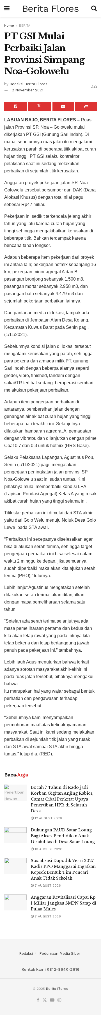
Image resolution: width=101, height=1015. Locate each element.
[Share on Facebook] (15, 106)
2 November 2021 (27, 90)
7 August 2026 (47, 885)
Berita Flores (50, 8)
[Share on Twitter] (39, 106)
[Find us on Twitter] (44, 1000)
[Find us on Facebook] (38, 1000)
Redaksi (26, 953)
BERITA (24, 25)
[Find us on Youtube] (52, 1000)
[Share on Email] (63, 106)
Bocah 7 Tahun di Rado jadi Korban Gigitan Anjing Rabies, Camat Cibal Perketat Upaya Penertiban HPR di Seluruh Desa (62, 799)
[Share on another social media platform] (86, 106)
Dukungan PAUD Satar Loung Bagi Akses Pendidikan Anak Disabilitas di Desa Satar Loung (63, 835)
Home (9, 25)
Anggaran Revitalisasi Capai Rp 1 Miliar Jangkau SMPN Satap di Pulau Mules (63, 903)
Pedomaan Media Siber (59, 953)
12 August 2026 (48, 818)
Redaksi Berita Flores (28, 84)
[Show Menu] (7, 8)
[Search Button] (94, 8)
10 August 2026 (48, 849)
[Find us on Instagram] (59, 1000)
